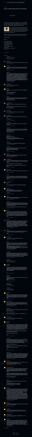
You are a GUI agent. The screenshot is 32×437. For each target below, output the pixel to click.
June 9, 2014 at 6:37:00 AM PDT (10, 406)
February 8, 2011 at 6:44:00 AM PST (10, 132)
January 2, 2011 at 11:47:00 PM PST (10, 108)
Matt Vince (18, 434)
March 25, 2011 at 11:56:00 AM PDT (10, 167)
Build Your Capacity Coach (9, 367)
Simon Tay (7, 308)
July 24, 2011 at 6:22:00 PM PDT (10, 227)
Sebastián (7, 275)
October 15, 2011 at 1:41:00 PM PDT (10, 249)
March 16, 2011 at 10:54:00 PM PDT (10, 151)
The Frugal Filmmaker (15, 2)
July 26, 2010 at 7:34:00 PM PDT (10, 63)
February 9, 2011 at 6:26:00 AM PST (10, 139)
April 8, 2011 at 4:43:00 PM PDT (10, 172)
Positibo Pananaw (8, 414)
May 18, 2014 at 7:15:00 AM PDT (10, 385)
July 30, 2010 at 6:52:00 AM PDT (10, 86)
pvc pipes (24, 415)
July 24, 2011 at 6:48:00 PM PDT (10, 234)
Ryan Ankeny (8, 169)
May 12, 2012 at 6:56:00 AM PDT (10, 290)
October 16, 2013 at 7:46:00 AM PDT (10, 377)
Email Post (7, 52)
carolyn (7, 219)
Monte (7, 96)
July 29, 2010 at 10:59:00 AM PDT (10, 81)
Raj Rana (7, 188)
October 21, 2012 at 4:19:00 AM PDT (10, 314)
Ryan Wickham (8, 110)
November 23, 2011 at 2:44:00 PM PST (10, 257)
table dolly (12, 31)
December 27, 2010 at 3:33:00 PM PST (10, 94)
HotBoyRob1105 (8, 301)
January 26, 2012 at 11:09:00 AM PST (10, 285)
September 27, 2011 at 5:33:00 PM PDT (10, 239)
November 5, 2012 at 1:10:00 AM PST (10, 319)
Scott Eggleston (8, 115)
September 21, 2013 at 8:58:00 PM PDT (10, 358)
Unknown (7, 292)
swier (7, 210)
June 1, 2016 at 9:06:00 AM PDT (10, 426)
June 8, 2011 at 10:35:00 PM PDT (10, 199)
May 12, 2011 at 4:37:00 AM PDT (10, 179)
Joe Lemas (7, 264)
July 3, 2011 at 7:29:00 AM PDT (10, 217)
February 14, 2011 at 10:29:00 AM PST (10, 144)
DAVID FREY (7, 61)
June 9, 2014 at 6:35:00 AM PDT (10, 400)
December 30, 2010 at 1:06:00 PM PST (10, 100)
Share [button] (4, 52)
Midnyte (25, 28)
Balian (7, 88)
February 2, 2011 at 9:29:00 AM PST (10, 125)
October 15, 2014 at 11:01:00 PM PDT (10, 416)
